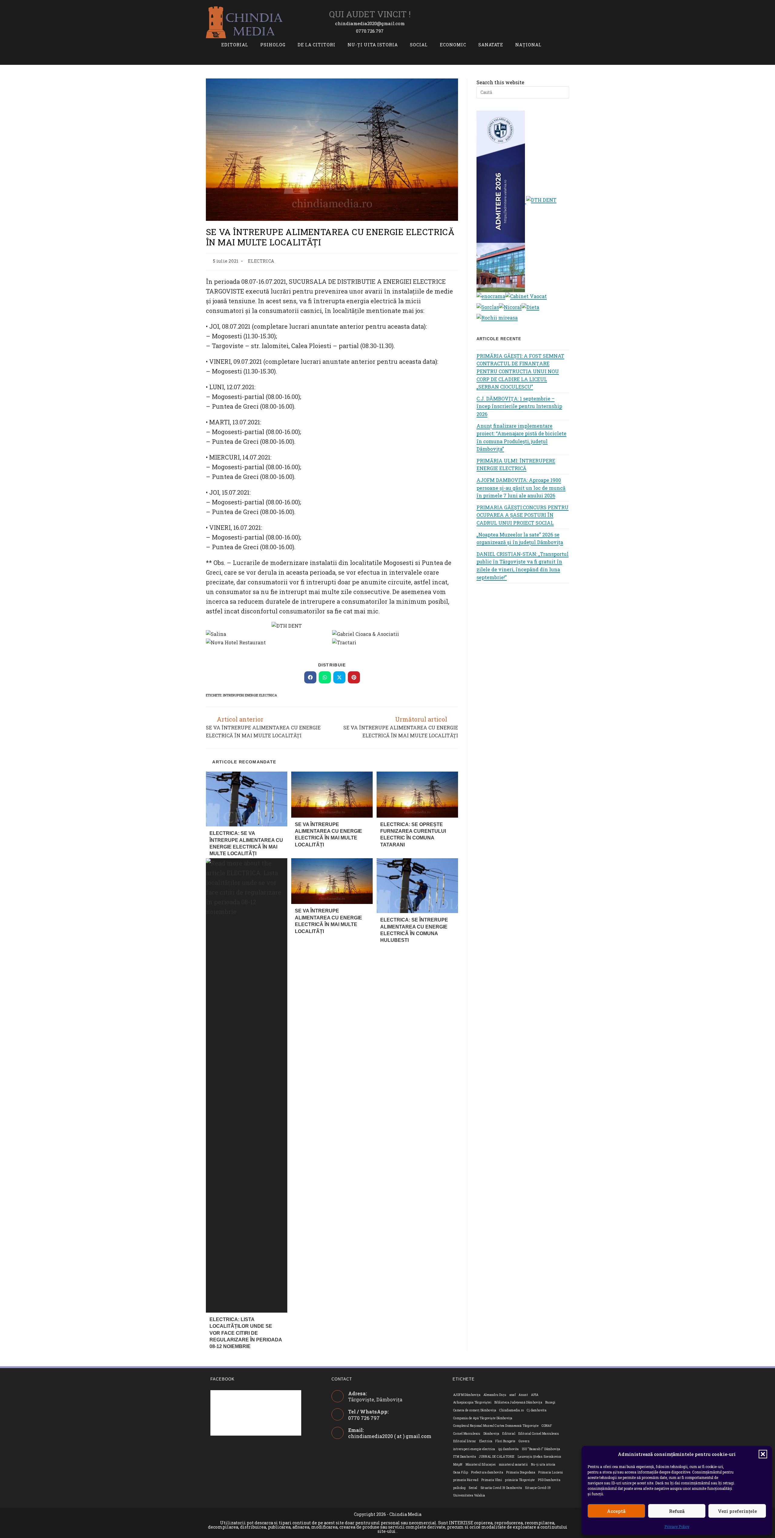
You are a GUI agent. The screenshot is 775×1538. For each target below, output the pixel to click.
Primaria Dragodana (520, 1472)
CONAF (547, 1426)
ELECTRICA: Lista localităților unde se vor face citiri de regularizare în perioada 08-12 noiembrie (245, 1333)
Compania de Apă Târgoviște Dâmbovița (482, 1418)
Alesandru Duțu (494, 1395)
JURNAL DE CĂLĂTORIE (497, 1456)
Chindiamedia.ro (511, 1410)
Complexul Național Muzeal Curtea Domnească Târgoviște (496, 1426)
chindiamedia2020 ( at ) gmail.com (389, 1436)
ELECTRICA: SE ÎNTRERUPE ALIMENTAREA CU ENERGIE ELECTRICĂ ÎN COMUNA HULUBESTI (414, 930)
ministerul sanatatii (513, 1464)
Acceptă (616, 1511)
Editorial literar (464, 1441)
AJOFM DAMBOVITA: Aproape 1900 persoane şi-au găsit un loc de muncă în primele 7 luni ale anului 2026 (521, 488)
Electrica (486, 1441)
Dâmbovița (491, 1433)
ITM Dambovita (464, 1456)
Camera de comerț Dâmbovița (474, 1410)
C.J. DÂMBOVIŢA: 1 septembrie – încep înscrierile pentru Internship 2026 (519, 406)
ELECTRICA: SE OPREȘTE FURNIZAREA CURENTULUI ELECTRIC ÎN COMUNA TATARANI (413, 834)
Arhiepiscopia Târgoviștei (472, 1402)
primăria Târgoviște (520, 1480)
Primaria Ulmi (491, 1480)
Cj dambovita (536, 1410)
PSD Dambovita (549, 1480)
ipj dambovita (508, 1449)
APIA (535, 1395)
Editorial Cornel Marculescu (538, 1433)
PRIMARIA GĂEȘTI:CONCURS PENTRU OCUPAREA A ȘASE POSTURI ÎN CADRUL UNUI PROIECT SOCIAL (523, 515)
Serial (473, 1488)
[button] (763, 1454)
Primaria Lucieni (550, 1472)
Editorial (508, 1433)
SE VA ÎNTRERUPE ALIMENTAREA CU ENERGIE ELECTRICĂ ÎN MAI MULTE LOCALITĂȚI (328, 834)
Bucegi (550, 1402)
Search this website (500, 82)
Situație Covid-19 (538, 1488)
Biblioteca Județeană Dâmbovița (518, 1402)
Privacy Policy (677, 1526)
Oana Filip (460, 1472)
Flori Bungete (505, 1441)
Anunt (523, 1395)
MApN (458, 1464)
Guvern (524, 1441)
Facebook (222, 1379)
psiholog (459, 1488)
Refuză (676, 1511)
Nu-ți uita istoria (543, 1464)
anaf (513, 1395)
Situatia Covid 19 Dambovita (501, 1488)
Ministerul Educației (481, 1464)
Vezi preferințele (737, 1511)
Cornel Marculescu (466, 1433)
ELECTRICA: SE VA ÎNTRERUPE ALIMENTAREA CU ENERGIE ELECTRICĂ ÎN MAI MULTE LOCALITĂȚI (246, 843)
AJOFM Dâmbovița (466, 1395)
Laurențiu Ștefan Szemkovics (539, 1456)
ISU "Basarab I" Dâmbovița (541, 1449)
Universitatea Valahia (469, 1495)
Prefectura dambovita (487, 1472)
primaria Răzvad (465, 1480)
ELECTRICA (261, 261)
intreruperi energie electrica (250, 695)
